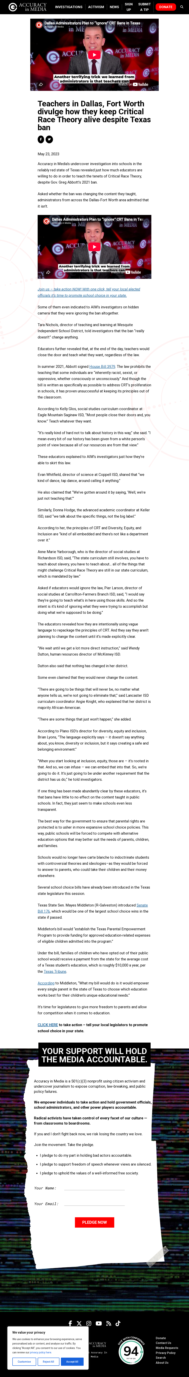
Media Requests (167, 1348)
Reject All (48, 1361)
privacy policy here (40, 1352)
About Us (162, 1362)
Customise (24, 1361)
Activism (96, 7)
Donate (165, 7)
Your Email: (46, 1203)
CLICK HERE (48, 1025)
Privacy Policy (166, 1353)
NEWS (114, 7)
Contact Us (163, 1343)
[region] (48, 1348)
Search (161, 1357)
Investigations (69, 7)
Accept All (72, 1361)
